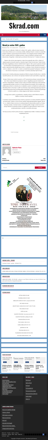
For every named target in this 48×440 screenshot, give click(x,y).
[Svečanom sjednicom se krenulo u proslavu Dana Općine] (30, 360)
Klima (13, 434)
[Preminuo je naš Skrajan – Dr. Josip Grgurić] (41, 360)
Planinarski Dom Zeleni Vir (31, 393)
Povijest (9, 433)
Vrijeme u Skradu (6, 412)
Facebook (4, 436)
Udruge (9, 434)
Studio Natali (28, 396)
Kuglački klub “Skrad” (7, 386)
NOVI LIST (4, 420)
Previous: (5, 159)
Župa (16, 434)
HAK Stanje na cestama (7, 415)
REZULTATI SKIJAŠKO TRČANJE (8, 409)
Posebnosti (4, 434)
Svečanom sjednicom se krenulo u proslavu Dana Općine (29, 367)
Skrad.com (24, 25)
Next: (43, 159)
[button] (2, 35)
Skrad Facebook (5, 380)
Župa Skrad (4, 389)
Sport (8, 436)
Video (45, 34)
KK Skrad (28, 385)
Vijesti (5, 362)
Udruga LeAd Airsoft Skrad (8, 428)
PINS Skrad (28, 380)
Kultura (17, 433)
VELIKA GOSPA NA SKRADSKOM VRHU (17, 366)
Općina (13, 433)
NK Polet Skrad (5, 383)
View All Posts (17, 152)
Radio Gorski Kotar (6, 417)
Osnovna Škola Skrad (7, 392)
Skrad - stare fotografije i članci (9, 381)
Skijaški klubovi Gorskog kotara (9, 387)
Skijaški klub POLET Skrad (7, 384)
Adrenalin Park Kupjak (7, 423)
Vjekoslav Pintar (6, 47)
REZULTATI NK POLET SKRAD (9, 425)
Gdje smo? (4, 433)
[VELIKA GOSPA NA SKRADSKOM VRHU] (18, 360)
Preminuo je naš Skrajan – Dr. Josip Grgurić (40, 367)
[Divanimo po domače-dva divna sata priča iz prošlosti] (7, 360)
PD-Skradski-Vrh (29, 388)
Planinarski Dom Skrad (31, 391)
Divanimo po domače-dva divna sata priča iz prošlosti (7, 367)
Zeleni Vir (28, 399)
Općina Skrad (5, 393)
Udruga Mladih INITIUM (7, 390)
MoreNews (28, 438)
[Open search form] (38, 35)
